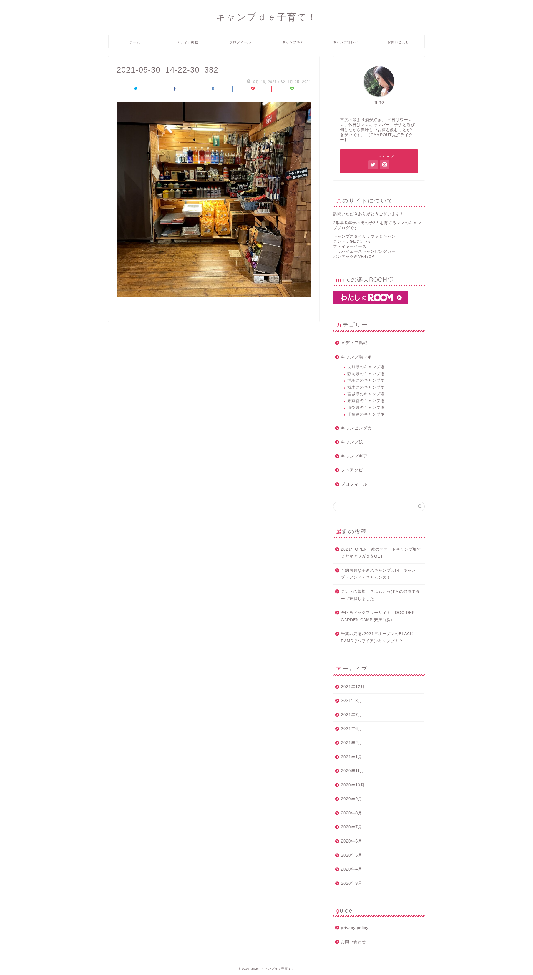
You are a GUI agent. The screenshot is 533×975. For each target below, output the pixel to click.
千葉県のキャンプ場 (366, 414)
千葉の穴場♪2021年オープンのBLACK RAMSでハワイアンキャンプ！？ (377, 637)
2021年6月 (351, 728)
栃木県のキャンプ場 (366, 387)
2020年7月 (351, 826)
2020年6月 (351, 841)
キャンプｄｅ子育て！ (266, 16)
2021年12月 (353, 686)
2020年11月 (352, 770)
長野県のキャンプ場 (366, 367)
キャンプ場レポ (345, 42)
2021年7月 (351, 714)
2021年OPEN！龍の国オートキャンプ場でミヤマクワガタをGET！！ (381, 553)
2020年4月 (351, 869)
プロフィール (240, 42)
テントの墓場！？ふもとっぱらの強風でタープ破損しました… (380, 595)
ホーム (134, 42)
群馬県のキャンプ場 (366, 380)
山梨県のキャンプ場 (366, 408)
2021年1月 (351, 756)
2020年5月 (351, 855)
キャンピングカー (358, 428)
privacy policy (354, 928)
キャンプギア (293, 42)
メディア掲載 (187, 42)
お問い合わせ (398, 42)
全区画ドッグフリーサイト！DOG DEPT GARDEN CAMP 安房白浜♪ (379, 616)
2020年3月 (351, 883)
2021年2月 (351, 742)
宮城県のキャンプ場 (366, 394)
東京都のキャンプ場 (366, 401)
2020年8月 (351, 813)
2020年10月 (353, 784)
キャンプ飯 (352, 441)
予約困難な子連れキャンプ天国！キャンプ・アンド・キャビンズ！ (378, 574)
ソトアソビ (352, 470)
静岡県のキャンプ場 (366, 374)
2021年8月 (351, 700)
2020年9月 (351, 798)
